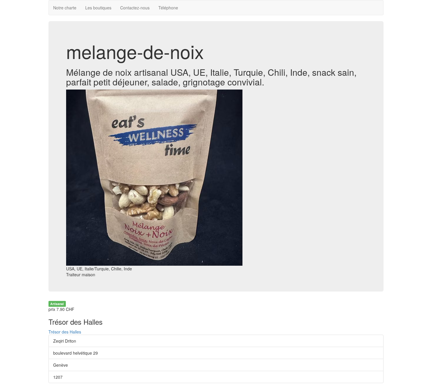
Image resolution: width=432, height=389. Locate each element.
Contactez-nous (135, 8)
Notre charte (64, 8)
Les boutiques (98, 8)
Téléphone (168, 8)
